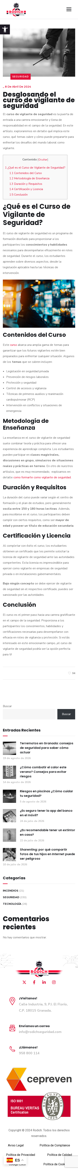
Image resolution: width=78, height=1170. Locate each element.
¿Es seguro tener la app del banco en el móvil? (46, 813)
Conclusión (18, 195)
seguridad (20, 76)
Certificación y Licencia (26, 189)
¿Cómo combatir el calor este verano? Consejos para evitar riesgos (43, 771)
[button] (5, 29)
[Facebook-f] (34, 982)
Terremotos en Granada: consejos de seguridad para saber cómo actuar (46, 748)
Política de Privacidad (20, 1155)
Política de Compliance (55, 1145)
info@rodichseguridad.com (40, 1032)
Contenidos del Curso (25, 173)
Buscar (7, 706)
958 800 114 (29, 1053)
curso (13, 345)
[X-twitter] (24, 982)
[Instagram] (54, 982)
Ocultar (42, 159)
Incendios (10, 891)
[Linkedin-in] (44, 982)
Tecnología (12, 904)
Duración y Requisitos (25, 184)
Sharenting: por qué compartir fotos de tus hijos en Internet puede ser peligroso (47, 854)
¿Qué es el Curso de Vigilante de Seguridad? (35, 168)
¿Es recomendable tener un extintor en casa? (47, 832)
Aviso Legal (16, 1145)
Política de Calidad (59, 1155)
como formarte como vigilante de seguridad (42, 477)
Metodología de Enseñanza (29, 178)
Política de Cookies (56, 1164)
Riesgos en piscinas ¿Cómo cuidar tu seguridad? (46, 793)
